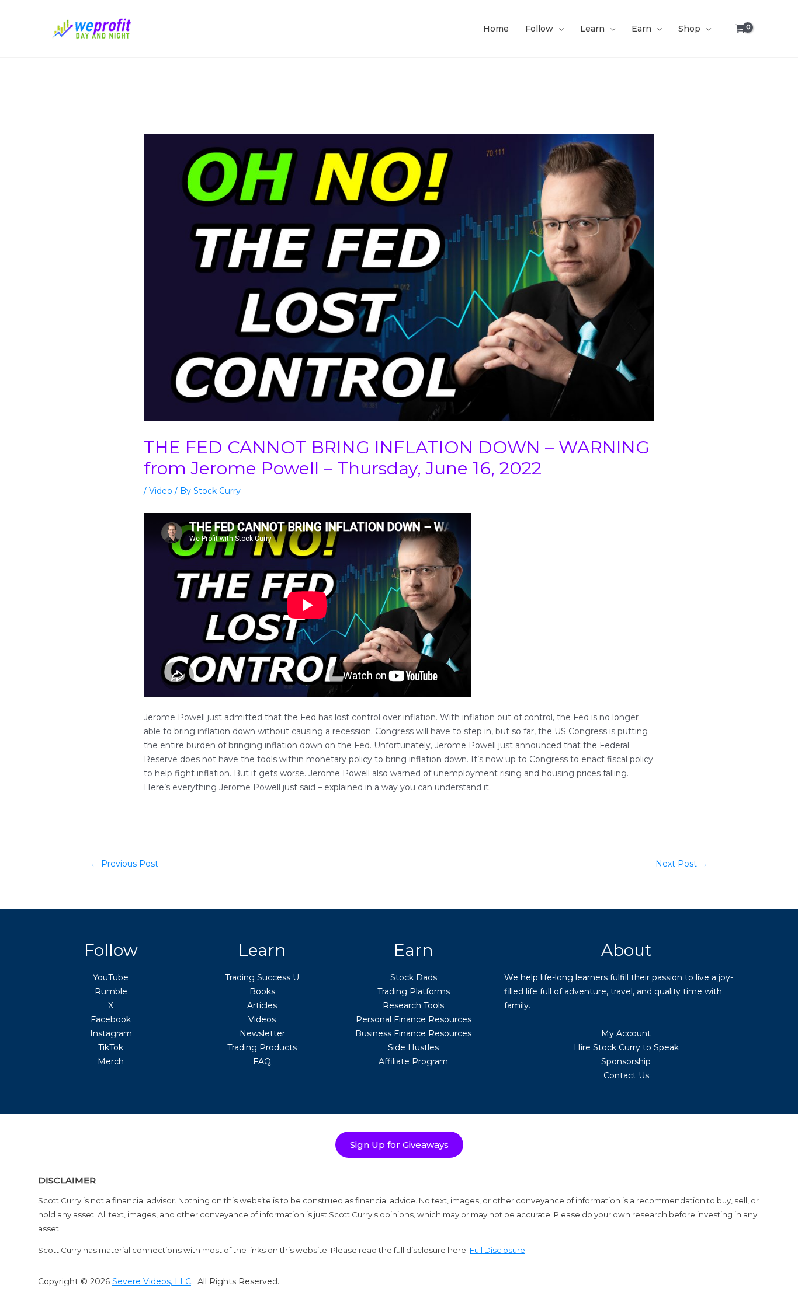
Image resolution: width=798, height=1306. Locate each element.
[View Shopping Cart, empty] (740, 29)
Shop (689, 28)
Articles (262, 1005)
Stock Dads (413, 977)
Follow (539, 28)
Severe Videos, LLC (151, 1281)
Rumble (111, 991)
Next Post (681, 863)
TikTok (110, 1047)
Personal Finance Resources (413, 1019)
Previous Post (124, 863)
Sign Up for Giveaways (399, 1144)
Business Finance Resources (413, 1033)
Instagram (111, 1033)
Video (160, 491)
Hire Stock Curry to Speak (626, 1047)
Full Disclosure (497, 1250)
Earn (641, 28)
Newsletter (262, 1033)
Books (262, 991)
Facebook (111, 1019)
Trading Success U (262, 977)
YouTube (111, 977)
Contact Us (626, 1075)
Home (496, 28)
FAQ (262, 1061)
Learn (592, 28)
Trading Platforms (413, 991)
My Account (626, 1033)
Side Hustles (413, 1047)
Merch (111, 1061)
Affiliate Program (413, 1061)
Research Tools (413, 1005)
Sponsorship (626, 1061)
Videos (262, 1019)
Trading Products (262, 1047)
